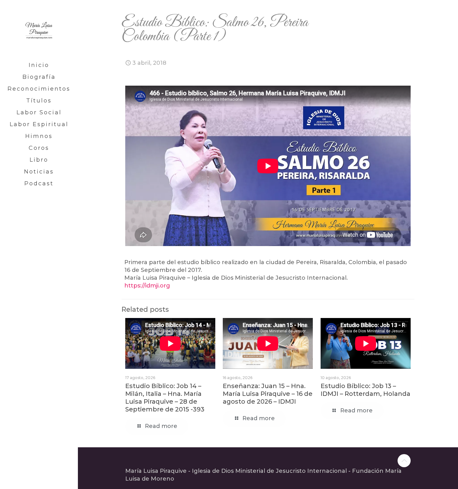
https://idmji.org (147, 285)
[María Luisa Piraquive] (39, 30)
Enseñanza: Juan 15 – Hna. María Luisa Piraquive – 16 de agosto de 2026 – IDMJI (267, 393)
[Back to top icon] (404, 460)
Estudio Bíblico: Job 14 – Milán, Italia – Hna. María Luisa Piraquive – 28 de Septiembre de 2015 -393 (164, 397)
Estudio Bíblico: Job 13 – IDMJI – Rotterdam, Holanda (365, 389)
